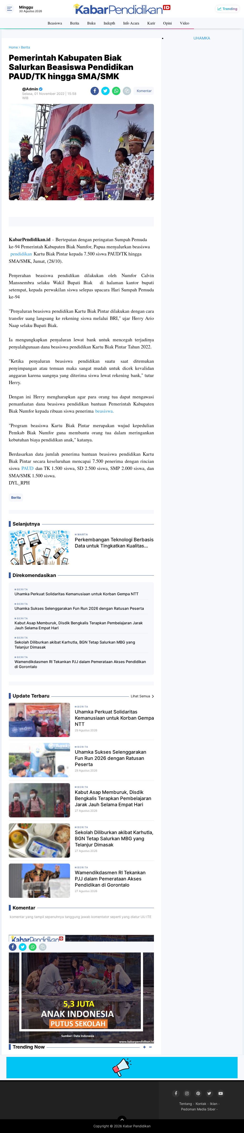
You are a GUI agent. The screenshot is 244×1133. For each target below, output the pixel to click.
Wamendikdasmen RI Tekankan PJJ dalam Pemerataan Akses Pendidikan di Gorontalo (80, 664)
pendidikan (20, 253)
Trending (230, 9)
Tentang (185, 1104)
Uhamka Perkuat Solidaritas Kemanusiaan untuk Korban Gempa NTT (76, 593)
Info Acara (131, 22)
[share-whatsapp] (116, 91)
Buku (91, 22)
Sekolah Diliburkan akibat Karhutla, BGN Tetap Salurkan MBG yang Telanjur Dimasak (75, 645)
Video (184, 22)
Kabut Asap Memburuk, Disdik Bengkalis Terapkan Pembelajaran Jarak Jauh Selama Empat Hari (79, 625)
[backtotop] (122, 1120)
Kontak (201, 1104)
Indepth (109, 22)
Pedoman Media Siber (198, 1109)
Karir (151, 22)
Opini (167, 22)
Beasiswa (55, 22)
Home (13, 47)
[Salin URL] (127, 91)
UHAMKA (201, 38)
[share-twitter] (105, 91)
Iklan (213, 1104)
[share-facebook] (95, 91)
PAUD (27, 468)
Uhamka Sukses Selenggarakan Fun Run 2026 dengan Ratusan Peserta (79, 608)
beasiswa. (104, 411)
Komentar (144, 91)
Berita (74, 22)
